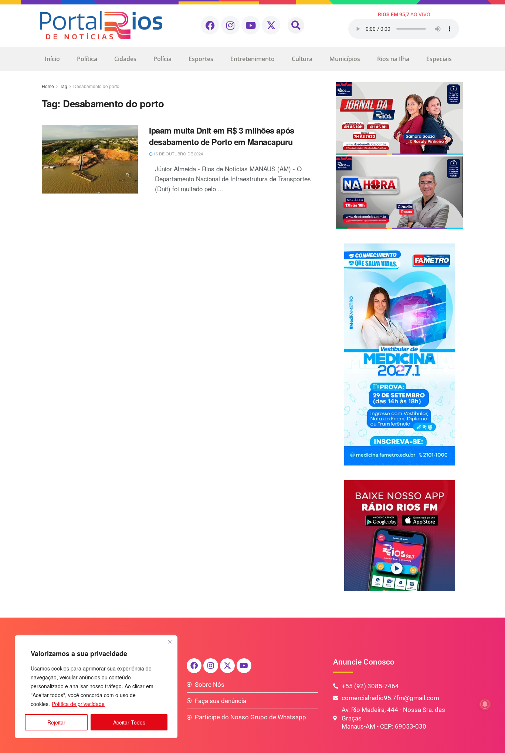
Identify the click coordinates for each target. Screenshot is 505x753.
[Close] (169, 641)
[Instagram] (230, 25)
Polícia (162, 59)
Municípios (344, 59)
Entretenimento (252, 59)
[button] (296, 25)
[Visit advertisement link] (399, 155)
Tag (63, 86)
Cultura (302, 59)
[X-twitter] (271, 25)
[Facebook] (210, 25)
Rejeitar (56, 722)
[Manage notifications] (485, 704)
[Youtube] (250, 25)
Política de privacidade (78, 703)
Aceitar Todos (129, 722)
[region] (96, 686)
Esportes (201, 59)
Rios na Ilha (393, 59)
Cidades (125, 59)
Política (87, 59)
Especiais (439, 59)
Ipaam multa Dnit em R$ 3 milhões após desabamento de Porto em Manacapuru (221, 136)
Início (52, 59)
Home (48, 86)
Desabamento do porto (96, 86)
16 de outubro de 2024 (177, 154)
